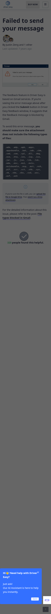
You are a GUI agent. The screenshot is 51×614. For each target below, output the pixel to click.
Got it (35, 599)
